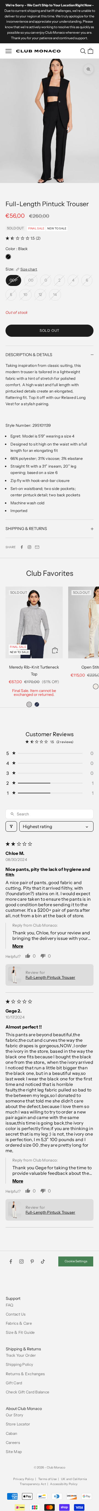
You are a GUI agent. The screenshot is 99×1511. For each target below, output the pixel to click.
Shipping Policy (19, 1364)
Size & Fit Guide (20, 1332)
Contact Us (16, 1314)
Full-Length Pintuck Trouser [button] (50, 977)
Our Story (14, 1414)
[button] (18, 238)
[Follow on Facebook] (10, 1261)
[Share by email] (37, 547)
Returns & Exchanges (25, 1373)
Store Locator (18, 1424)
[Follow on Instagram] (29, 547)
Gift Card (14, 1382)
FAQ (9, 1305)
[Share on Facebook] (22, 547)
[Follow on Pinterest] (32, 1261)
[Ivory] (95, 686)
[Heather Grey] (29, 704)
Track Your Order (21, 1355)
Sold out (49, 330)
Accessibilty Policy (64, 1484)
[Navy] (36, 704)
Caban (11, 1433)
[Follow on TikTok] (43, 1261)
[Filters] (11, 826)
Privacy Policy (23, 1479)
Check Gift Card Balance (27, 1392)
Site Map (14, 1451)
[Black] (8, 256)
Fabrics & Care (19, 1323)
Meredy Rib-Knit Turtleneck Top (34, 670)
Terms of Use (47, 1479)
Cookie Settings (76, 1261)
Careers (13, 1442)
